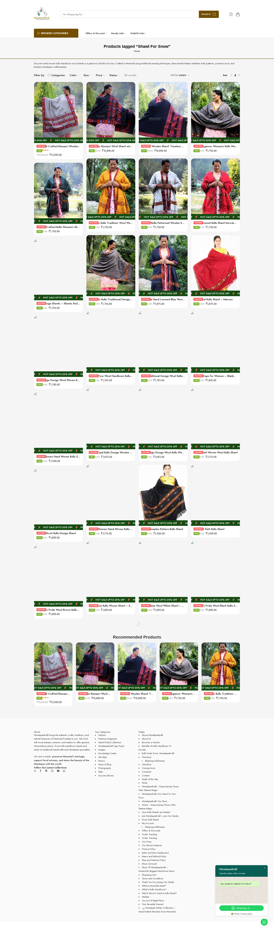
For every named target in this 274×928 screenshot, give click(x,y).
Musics (101, 760)
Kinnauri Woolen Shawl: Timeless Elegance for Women (163, 146)
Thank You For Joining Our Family (158, 882)
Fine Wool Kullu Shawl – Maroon (213, 299)
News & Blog (104, 764)
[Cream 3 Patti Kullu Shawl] (215, 495)
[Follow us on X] (35, 771)
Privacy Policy (148, 849)
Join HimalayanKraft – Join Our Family (160, 816)
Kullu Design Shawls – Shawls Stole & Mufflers (58, 303)
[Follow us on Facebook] (40, 771)
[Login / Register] (231, 14)
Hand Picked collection (109, 742)
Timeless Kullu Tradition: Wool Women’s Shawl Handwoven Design (111, 223)
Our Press (147, 841)
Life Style (102, 757)
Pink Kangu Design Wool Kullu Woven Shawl (163, 452)
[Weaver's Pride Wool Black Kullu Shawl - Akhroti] (215, 571)
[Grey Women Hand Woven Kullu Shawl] (58, 422)
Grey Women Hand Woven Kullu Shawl (58, 456)
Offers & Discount (95, 33)
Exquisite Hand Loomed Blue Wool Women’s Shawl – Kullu (163, 299)
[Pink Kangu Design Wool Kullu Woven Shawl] (163, 418)
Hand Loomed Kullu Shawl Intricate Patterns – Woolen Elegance (215, 223)
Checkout (146, 757)
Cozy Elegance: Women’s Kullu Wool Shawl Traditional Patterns (215, 146)
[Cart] (238, 14)
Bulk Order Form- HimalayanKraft (158, 753)
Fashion (102, 735)
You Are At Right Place (153, 900)
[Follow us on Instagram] (52, 770)
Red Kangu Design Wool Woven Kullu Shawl (58, 380)
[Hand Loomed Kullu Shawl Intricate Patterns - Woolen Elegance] (215, 189)
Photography (104, 768)
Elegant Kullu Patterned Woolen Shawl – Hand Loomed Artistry (163, 223)
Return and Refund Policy (154, 856)
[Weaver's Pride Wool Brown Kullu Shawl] (58, 575)
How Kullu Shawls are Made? (156, 812)
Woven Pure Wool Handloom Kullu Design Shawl (111, 376)
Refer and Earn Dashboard (155, 852)
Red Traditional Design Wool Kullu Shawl (163, 376)
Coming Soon (148, 768)
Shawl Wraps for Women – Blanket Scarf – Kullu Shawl (215, 376)
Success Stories (106, 775)
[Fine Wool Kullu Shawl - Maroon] (215, 265)
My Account (148, 823)
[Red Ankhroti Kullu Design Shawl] (58, 499)
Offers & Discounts (151, 830)
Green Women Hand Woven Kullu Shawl (111, 529)
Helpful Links (137, 33)
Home (137, 51)
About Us (146, 738)
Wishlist (145, 896)
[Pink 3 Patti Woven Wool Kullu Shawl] (215, 418)
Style (100, 771)
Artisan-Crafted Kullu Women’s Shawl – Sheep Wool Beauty (58, 227)
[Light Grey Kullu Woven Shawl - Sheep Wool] (110, 571)
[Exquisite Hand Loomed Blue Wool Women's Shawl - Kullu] (163, 265)
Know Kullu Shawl (150, 819)
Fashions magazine (107, 738)
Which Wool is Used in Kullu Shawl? (159, 893)
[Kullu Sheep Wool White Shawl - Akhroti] (163, 571)
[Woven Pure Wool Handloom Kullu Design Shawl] (110, 342)
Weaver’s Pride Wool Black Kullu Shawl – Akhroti (215, 606)
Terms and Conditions (152, 878)
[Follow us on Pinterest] (46, 771)
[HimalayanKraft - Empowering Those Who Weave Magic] (42, 14)
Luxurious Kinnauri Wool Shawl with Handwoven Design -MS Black (111, 146)
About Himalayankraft (152, 735)
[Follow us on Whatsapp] (64, 771)
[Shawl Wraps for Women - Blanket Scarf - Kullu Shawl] (215, 342)
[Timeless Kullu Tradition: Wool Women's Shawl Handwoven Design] (110, 189)
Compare (146, 771)
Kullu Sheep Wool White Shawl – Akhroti (163, 606)
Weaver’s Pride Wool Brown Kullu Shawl (58, 610)
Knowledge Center (107, 753)
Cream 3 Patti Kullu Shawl (208, 529)
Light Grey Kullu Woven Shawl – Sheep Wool (111, 606)
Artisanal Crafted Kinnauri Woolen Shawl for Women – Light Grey (58, 146)
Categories (58, 75)
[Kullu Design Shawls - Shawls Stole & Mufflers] (58, 269)
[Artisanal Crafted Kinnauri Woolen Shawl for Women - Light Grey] (58, 112)
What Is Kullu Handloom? (154, 889)
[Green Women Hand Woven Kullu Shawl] (110, 495)
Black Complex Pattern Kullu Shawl (162, 529)
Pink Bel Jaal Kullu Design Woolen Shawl (111, 452)
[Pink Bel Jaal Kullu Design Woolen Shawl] (110, 418)
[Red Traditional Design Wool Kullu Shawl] (163, 342)
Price (99, 75)
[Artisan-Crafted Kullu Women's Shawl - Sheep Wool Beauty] (58, 193)
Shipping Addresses (155, 760)
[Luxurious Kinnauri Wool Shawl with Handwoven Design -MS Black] (110, 112)
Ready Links (117, 33)
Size (86, 75)
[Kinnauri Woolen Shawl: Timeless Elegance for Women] (163, 112)
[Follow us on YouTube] (58, 770)
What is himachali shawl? (154, 885)
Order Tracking (149, 834)
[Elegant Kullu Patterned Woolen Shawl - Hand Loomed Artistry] (163, 189)
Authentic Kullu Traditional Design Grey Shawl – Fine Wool (111, 299)
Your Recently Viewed (152, 904)
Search (206, 14)
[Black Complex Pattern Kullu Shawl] (163, 495)
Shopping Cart (149, 874)
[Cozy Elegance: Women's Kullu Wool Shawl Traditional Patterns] (215, 112)
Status (113, 75)
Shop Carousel (149, 863)
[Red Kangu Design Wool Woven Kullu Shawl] (58, 346)
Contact (146, 775)
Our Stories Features (152, 845)
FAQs (144, 782)
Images (101, 749)
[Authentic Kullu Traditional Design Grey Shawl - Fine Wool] (110, 265)
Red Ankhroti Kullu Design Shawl (56, 533)
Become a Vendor (151, 742)
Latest (182, 75)
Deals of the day (150, 779)
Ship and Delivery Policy (154, 860)
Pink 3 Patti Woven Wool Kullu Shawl (215, 452)
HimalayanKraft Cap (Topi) (111, 746)
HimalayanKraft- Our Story (154, 801)
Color (73, 75)
